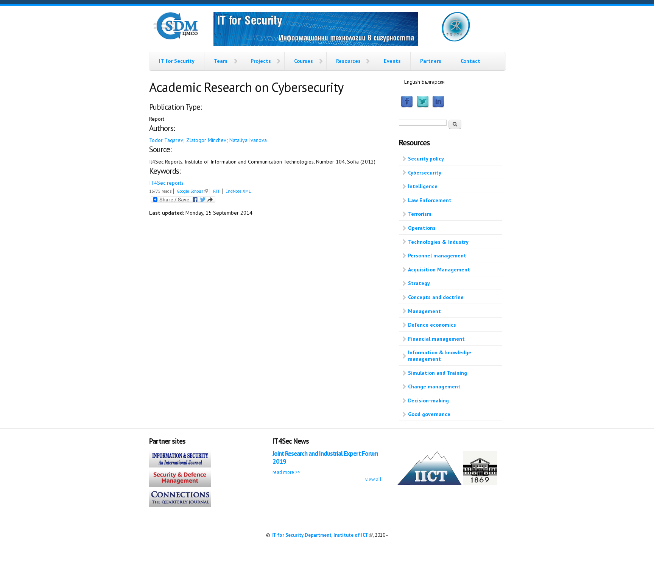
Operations (422, 227)
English (412, 81)
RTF (216, 191)
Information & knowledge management (439, 355)
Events (392, 61)
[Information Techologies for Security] (315, 30)
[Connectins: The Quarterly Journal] (180, 505)
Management (424, 311)
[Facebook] (407, 106)
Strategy (419, 283)
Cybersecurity (424, 172)
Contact (470, 61)
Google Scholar (192, 191)
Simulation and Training (437, 372)
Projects (261, 61)
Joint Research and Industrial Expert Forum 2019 (325, 457)
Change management (434, 386)
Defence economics (432, 324)
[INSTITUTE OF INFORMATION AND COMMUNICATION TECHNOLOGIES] (429, 483)
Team (220, 61)
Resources (348, 61)
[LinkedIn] (438, 106)
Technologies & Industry (438, 241)
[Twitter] (423, 106)
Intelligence (423, 186)
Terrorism (419, 213)
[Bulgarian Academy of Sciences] (480, 483)
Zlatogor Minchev (206, 140)
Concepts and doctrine (436, 297)
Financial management (436, 338)
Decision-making (428, 400)
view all (373, 479)
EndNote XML (238, 191)
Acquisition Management (439, 269)
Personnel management (437, 255)
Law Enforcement (430, 200)
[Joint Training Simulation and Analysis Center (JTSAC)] (456, 40)
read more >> (286, 472)
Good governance (429, 414)
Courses (303, 61)
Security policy (426, 158)
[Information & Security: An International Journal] (180, 466)
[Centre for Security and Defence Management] (175, 37)
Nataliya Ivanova (248, 140)
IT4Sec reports (166, 182)
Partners (430, 61)
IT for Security (177, 61)
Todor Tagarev (166, 140)
